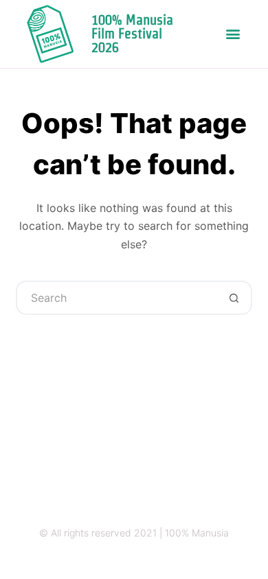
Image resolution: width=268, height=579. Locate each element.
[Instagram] (94, 560)
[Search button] (235, 298)
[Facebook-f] (147, 560)
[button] (233, 34)
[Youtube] (174, 560)
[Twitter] (120, 560)
